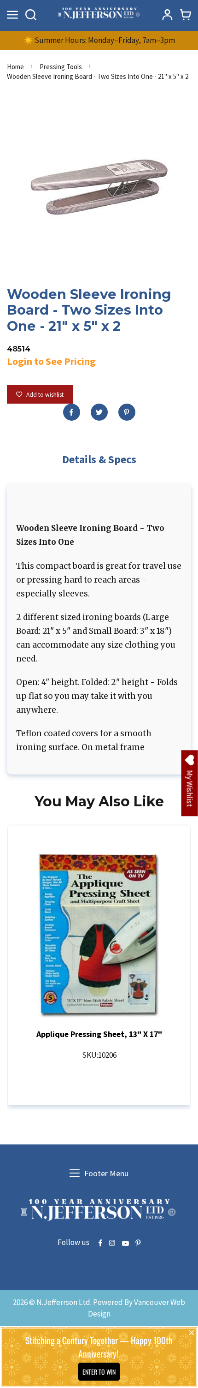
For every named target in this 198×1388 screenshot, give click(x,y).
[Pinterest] (126, 412)
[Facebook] (71, 412)
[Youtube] (125, 1244)
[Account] (167, 14)
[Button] (30, 14)
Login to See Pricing (51, 361)
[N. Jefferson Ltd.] (99, 15)
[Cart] (185, 14)
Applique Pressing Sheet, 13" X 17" (99, 1034)
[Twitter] (99, 412)
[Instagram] (112, 1244)
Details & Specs (99, 459)
